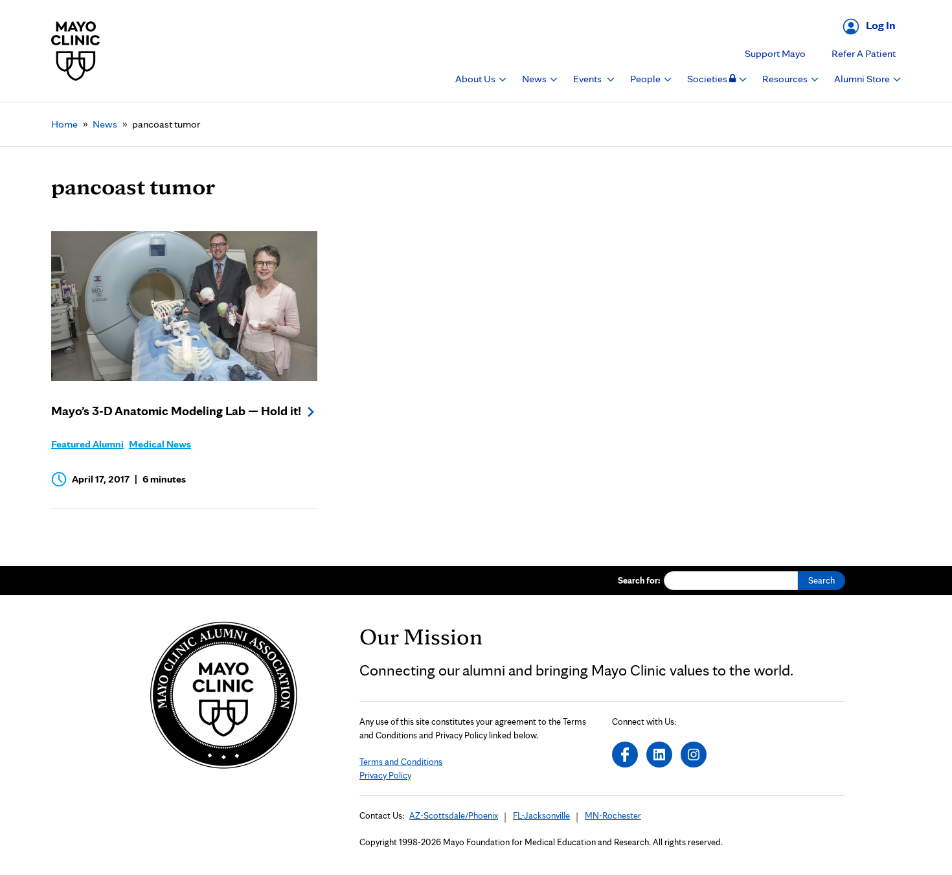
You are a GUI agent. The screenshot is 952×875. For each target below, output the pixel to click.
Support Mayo (775, 53)
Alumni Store (863, 79)
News (535, 79)
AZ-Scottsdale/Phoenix (453, 815)
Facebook (625, 754)
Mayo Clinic (75, 51)
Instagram (694, 754)
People (646, 79)
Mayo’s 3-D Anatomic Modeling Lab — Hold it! (176, 410)
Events (588, 79)
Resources (786, 79)
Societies (708, 79)
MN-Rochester (613, 815)
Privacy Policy (385, 775)
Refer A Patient (864, 53)
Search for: (639, 580)
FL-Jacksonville (541, 815)
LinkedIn (659, 754)
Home (64, 124)
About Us (476, 79)
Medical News (160, 444)
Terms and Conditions (400, 761)
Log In (881, 25)
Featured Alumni (87, 444)
